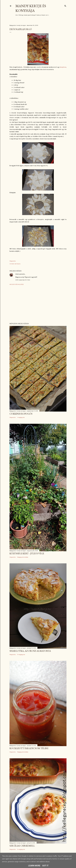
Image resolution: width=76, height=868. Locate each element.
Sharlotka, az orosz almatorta (30, 650)
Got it (45, 865)
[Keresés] (65, 5)
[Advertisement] (38, 304)
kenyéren (63, 67)
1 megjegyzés (21, 417)
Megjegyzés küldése (17, 284)
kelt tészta (17, 263)
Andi (17, 274)
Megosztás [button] (13, 261)
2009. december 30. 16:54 (22, 280)
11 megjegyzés (21, 654)
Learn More (34, 865)
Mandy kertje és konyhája (30, 8)
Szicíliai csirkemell (22, 845)
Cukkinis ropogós (21, 413)
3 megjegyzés (21, 849)
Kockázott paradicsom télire (29, 748)
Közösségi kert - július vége (27, 553)
